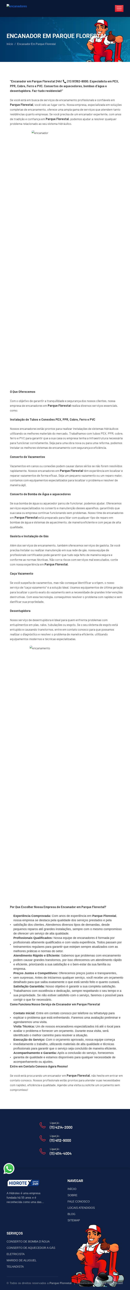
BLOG (71, 1214)
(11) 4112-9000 (60, 1140)
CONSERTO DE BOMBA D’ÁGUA (28, 1241)
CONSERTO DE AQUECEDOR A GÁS (31, 1247)
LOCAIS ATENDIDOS (81, 1207)
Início (10, 44)
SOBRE (72, 1195)
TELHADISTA (15, 1266)
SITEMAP (74, 1220)
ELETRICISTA (16, 1254)
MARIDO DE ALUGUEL (21, 1260)
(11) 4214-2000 (61, 1127)
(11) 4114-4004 (61, 1153)
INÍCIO (72, 1189)
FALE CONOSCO (79, 1201)
